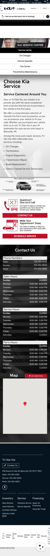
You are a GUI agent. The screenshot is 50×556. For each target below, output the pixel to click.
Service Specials (25, 61)
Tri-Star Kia (3, 536)
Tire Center (25, 66)
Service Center (25, 50)
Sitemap (20, 536)
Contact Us (25, 208)
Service (21, 498)
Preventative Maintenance (25, 72)
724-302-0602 (40, 265)
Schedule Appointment (25, 229)
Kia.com (44, 536)
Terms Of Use (14, 536)
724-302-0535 (40, 261)
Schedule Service (24, 503)
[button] (25, 404)
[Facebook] (4, 487)
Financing (38, 498)
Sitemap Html (27, 536)
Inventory (7, 498)
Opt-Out (38, 536)
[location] (45, 2)
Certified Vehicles (9, 510)
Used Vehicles (8, 507)
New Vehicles (7, 503)
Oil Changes (25, 56)
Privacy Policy (8, 536)
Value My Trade (39, 509)
